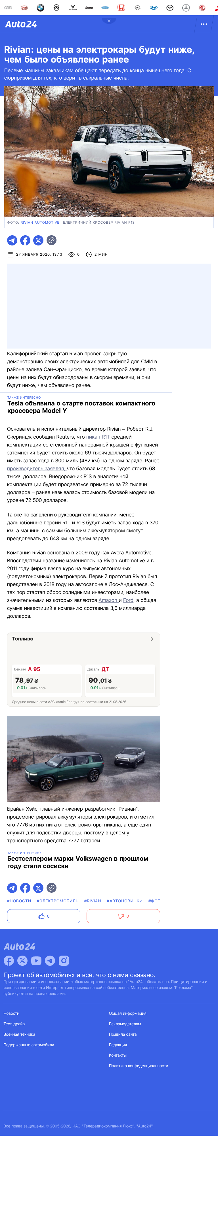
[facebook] (25, 240)
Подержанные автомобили (29, 1045)
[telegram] (12, 240)
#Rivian (92, 901)
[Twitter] (22, 961)
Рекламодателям (125, 1024)
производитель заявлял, (37, 469)
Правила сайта (123, 1034)
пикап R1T (98, 437)
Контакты (118, 1055)
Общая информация (127, 1013)
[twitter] (38, 240)
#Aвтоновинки (125, 901)
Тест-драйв (14, 1024)
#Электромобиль (58, 901)
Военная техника (19, 1034)
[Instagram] (64, 961)
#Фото (156, 901)
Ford (128, 600)
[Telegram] (50, 961)
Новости (12, 1013)
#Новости (19, 901)
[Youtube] (36, 961)
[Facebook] (9, 961)
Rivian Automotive (40, 222)
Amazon (108, 600)
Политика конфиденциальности (138, 1065)
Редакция (118, 1045)
